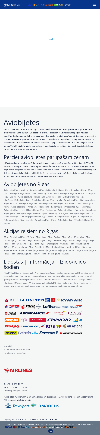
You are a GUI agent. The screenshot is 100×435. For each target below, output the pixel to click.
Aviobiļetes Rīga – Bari (74, 200)
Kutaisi (88, 276)
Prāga (6, 286)
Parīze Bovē (85, 283)
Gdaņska (36, 276)
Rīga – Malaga (52, 247)
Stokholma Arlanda (19, 286)
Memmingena (21, 283)
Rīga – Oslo (41, 237)
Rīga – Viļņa (79, 237)
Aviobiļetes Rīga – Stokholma (78, 207)
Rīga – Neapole (77, 244)
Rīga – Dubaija (62, 254)
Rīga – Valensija (61, 244)
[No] (96, 428)
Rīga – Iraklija (48, 254)
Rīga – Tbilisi (83, 250)
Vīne (80, 286)
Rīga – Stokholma (12, 237)
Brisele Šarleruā (85, 273)
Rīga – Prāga (82, 241)
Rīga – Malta (40, 250)
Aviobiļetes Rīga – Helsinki (16, 210)
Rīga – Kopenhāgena (37, 241)
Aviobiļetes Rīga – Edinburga (17, 217)
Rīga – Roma (33, 244)
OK (50, 431)
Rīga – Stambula (18, 254)
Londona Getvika (18, 280)
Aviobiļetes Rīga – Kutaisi (50, 200)
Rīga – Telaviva (33, 254)
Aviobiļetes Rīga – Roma (65, 190)
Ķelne (6, 280)
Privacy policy (70, 427)
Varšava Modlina (53, 286)
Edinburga (25, 276)
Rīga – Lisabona (68, 250)
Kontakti (8, 346)
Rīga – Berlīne (54, 237)
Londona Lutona (34, 280)
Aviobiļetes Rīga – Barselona (46, 193)
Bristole (7, 276)
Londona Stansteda (52, 280)
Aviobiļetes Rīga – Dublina (81, 213)
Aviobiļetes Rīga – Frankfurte (71, 210)
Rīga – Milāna (69, 241)
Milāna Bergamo (36, 283)
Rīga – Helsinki (54, 241)
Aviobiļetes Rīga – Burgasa (56, 213)
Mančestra (9, 283)
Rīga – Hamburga (19, 247)
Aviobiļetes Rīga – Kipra (65, 217)
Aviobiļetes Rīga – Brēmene (72, 193)
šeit (17, 129)
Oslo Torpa (68, 283)
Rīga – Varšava (27, 237)
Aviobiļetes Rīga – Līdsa (57, 197)
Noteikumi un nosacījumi (15, 353)
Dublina (16, 276)
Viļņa (11, 273)
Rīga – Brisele (46, 244)
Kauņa (18, 273)
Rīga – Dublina (19, 241)
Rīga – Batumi (53, 250)
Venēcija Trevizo (69, 286)
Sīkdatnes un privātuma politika (18, 350)
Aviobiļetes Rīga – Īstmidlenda (31, 197)
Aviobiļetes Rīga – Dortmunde (42, 210)
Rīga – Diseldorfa (37, 247)
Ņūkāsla (49, 283)
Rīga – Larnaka (25, 250)
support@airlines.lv (18, 391)
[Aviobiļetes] (37, 4)
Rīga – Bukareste (18, 244)
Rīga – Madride (67, 247)
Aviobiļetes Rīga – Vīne (68, 220)
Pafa (76, 283)
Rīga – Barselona (83, 247)
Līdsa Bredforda (70, 280)
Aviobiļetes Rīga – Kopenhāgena (49, 207)
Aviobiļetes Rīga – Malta (21, 193)
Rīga (6, 273)
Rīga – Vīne (67, 237)
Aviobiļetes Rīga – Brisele (26, 200)
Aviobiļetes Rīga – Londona (16, 190)
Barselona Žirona (47, 273)
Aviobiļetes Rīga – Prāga (46, 220)
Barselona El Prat (30, 273)
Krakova (79, 276)
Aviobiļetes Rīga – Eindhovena (32, 203)
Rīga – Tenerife (10, 250)
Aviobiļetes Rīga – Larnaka (21, 220)
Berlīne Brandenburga (67, 273)
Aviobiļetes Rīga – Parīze (22, 207)
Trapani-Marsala (36, 286)
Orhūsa (57, 283)
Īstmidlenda (68, 276)
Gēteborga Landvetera (51, 276)
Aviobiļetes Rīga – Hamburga (29, 213)
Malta (89, 280)
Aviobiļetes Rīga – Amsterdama (61, 203)
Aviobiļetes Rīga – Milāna (41, 190)
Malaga (82, 280)
